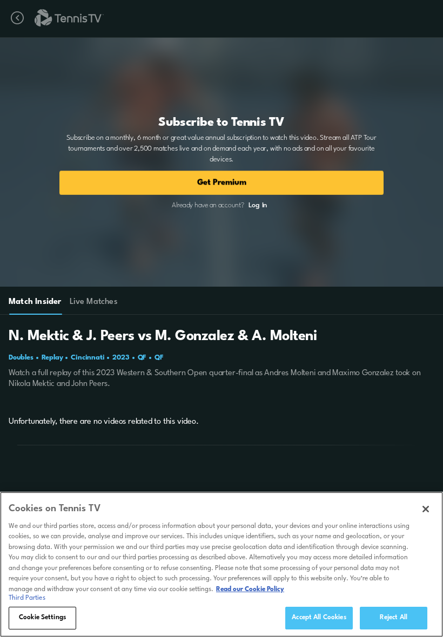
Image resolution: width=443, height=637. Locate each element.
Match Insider (35, 302)
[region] (221, 564)
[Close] (426, 509)
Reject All (393, 617)
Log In (258, 205)
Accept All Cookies (319, 617)
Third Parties (27, 598)
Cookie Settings (42, 617)
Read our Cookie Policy (250, 589)
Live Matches (93, 302)
